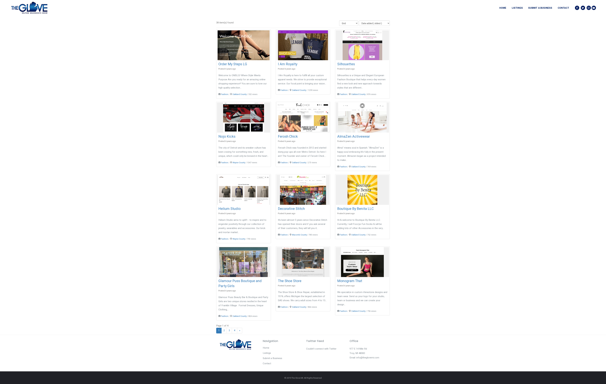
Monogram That (349, 280)
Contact (267, 363)
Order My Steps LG (232, 64)
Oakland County (239, 94)
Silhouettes (346, 64)
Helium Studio (229, 208)
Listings (267, 353)
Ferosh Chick (288, 136)
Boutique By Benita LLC (355, 208)
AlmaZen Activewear (353, 136)
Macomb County (299, 234)
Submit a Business (272, 358)
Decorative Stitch (291, 208)
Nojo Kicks (226, 136)
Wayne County (238, 162)
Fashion (224, 94)
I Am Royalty (287, 64)
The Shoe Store (289, 280)
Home (266, 348)
